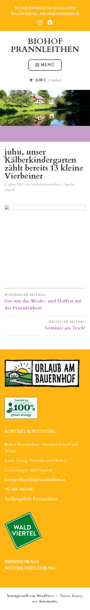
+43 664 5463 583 (19, 489)
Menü (48, 65)
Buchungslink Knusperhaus (31, 499)
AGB (34, 562)
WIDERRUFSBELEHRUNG (30, 568)
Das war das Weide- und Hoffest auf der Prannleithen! (42, 302)
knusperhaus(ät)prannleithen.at (35, 479)
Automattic (48, 601)
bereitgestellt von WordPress (30, 596)
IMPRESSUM (16, 562)
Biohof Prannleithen (45, 45)
